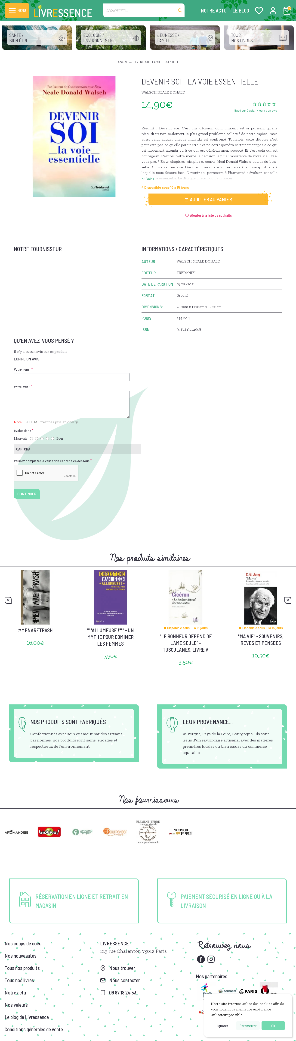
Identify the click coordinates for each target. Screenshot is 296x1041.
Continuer (26, 493)
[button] (8, 600)
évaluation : (22, 430)
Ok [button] (273, 1025)
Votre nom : (22, 369)
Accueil (122, 62)
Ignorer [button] (222, 1025)
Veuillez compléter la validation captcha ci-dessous (51, 461)
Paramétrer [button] (248, 1025)
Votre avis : (22, 387)
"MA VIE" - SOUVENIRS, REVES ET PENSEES (261, 639)
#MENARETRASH (35, 630)
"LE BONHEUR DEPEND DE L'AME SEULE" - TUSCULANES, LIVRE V (186, 642)
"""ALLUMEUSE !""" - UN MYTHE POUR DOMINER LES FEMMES (110, 636)
